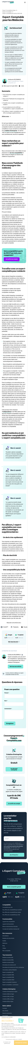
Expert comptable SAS (8, 972)
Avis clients (5, 1010)
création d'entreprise (11, 130)
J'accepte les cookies (21, 1042)
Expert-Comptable (7, 11)
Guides (4, 940)
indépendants (7, 411)
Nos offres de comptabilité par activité (12, 909)
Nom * (5, 700)
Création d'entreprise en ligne (9, 991)
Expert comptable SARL (8, 974)
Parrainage (5, 1015)
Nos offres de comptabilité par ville (11, 914)
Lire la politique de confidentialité (9, 1037)
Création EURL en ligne (8, 996)
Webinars (4, 943)
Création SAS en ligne (7, 1001)
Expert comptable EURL (8, 977)
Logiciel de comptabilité (8, 921)
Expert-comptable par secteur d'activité (12, 13)
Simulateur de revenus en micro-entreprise (13, 967)
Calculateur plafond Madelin (9, 969)
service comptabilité (16, 152)
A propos (4, 1008)
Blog (3, 945)
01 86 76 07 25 (14, 881)
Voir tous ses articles (15, 666)
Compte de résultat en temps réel (10, 929)
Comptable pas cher (7, 907)
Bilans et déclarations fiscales (10, 926)
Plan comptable (6, 950)
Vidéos (4, 948)
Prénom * (6, 692)
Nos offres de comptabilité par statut (11, 912)
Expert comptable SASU (8, 979)
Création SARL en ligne (8, 999)
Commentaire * (8, 708)
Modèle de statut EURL (8, 960)
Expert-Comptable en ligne (9, 10)
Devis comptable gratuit (14, 887)
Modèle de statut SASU (8, 962)
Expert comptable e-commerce (10, 984)
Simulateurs (5, 935)
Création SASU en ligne (8, 994)
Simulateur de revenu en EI (9, 965)
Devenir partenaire (7, 1013)
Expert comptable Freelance (9, 982)
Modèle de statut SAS (7, 957)
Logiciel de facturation (8, 924)
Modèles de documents (8, 938)
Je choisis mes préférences (7, 1042)
